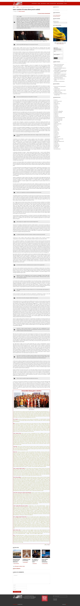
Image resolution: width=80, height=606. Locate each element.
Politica (55, 132)
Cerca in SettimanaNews (57, 15)
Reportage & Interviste (53, 3)
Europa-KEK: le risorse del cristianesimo (45, 560)
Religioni (55, 137)
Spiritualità (55, 145)
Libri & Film (48, 3)
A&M (66, 604)
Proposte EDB (56, 136)
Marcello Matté (25, 562)
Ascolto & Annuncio (34, 3)
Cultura (55, 107)
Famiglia (55, 113)
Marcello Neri (35, 563)
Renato (55, 64)
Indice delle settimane (56, 16)
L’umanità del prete (59, 66)
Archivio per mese (56, 21)
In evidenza (56, 116)
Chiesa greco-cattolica (18, 566)
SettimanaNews (15, 604)
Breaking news (56, 103)
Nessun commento (22, 11)
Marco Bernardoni (16, 563)
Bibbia (55, 102)
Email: (55, 51)
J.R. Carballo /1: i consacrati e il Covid (35, 560)
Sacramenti (56, 140)
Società (55, 143)
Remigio (55, 78)
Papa (55, 127)
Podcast (55, 131)
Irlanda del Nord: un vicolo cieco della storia (16, 560)
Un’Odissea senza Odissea (58, 92)
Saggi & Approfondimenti (60, 3)
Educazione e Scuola (57, 112)
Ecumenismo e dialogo (57, 111)
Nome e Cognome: (57, 54)
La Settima (39, 3)
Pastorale (55, 130)
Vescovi (55, 147)
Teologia (55, 146)
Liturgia (55, 122)
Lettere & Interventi (43, 3)
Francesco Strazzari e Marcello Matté (44, 13)
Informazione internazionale (58, 117)
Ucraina (23, 566)
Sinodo (55, 142)
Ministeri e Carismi (57, 123)
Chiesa (55, 106)
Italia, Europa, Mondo (57, 118)
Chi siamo (65, 3)
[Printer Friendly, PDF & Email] (47, 545)
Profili (55, 135)
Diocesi (55, 108)
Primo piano (56, 133)
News (55, 126)
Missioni (55, 125)
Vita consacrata (56, 148)
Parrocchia (55, 128)
